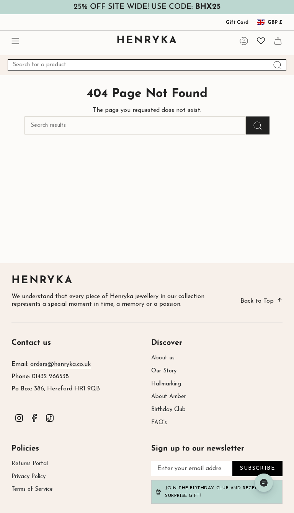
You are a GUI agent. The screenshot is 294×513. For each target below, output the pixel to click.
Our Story (163, 371)
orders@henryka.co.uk (60, 364)
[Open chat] (264, 483)
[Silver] (109, 288)
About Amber (168, 397)
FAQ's (159, 423)
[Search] (277, 65)
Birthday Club (168, 410)
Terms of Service (32, 489)
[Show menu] (15, 40)
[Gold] (120, 288)
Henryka (42, 280)
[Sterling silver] (42, 280)
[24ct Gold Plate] (53, 280)
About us (163, 358)
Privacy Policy (28, 477)
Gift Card (237, 22)
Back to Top (257, 301)
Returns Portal (29, 464)
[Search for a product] (258, 125)
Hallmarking (166, 384)
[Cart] (278, 40)
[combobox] (147, 65)
